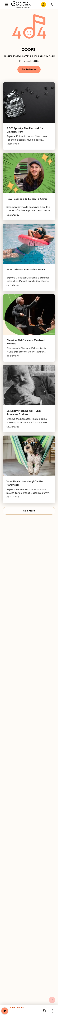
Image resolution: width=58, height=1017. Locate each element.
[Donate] (43, 4)
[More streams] (44, 1011)
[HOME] (21, 4)
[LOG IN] (51, 4)
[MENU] (6, 4)
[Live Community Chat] (52, 1000)
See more (29, 510)
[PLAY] (4, 1010)
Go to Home (29, 69)
